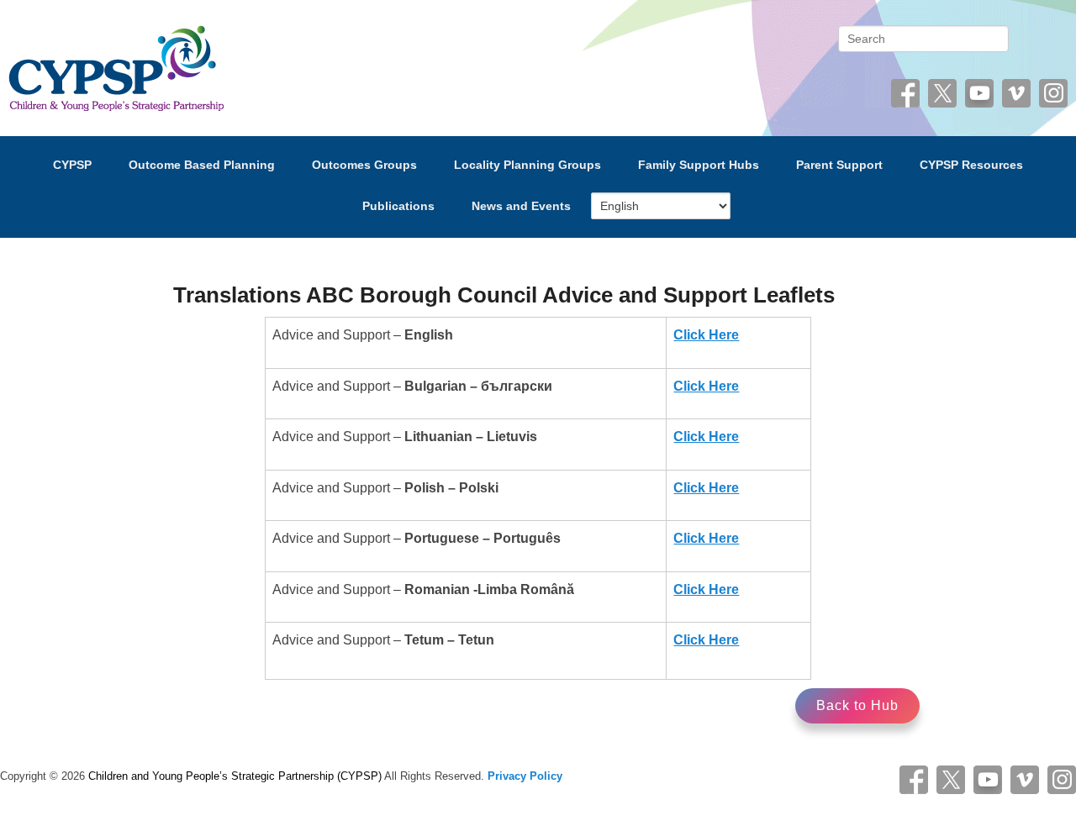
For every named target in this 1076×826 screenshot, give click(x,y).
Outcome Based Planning (202, 164)
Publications (398, 206)
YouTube (979, 93)
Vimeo (1016, 93)
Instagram (1053, 93)
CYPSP (72, 164)
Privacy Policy (525, 776)
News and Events (521, 206)
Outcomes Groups (364, 164)
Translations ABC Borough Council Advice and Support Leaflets (504, 295)
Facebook (905, 93)
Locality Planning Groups (527, 164)
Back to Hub (857, 705)
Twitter (942, 93)
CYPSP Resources (971, 164)
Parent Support (839, 164)
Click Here (706, 335)
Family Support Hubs (698, 164)
